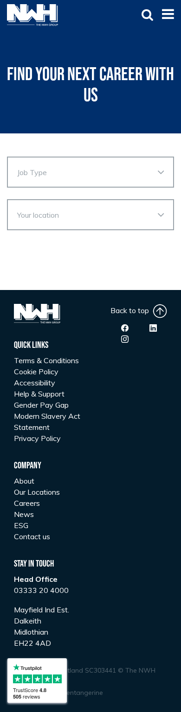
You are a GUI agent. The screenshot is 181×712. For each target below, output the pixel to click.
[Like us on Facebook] (125, 328)
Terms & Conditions (46, 360)
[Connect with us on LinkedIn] (153, 328)
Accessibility (34, 382)
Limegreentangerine (72, 692)
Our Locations (37, 492)
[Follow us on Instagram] (125, 339)
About (24, 480)
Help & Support (39, 393)
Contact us (32, 536)
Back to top (131, 310)
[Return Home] (32, 14)
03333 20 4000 (41, 590)
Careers (27, 503)
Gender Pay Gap (41, 405)
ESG (21, 525)
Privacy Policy (37, 438)
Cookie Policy (36, 371)
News (24, 514)
